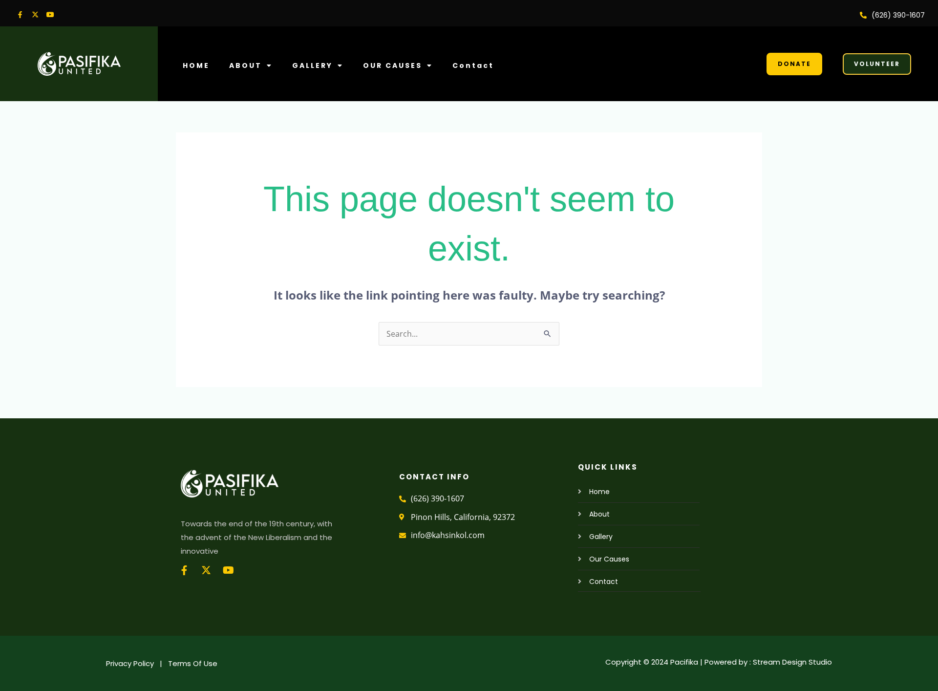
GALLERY (312, 65)
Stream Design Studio (792, 662)
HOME (196, 65)
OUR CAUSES (392, 65)
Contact (473, 65)
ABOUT (245, 65)
